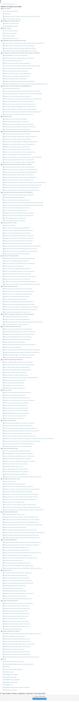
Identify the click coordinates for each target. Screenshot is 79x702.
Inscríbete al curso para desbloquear (39, 698)
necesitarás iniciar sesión (43, 697)
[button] (0, 1)
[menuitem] (0, 2)
